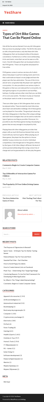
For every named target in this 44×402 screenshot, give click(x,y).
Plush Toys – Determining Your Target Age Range (21, 271)
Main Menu (10, 23)
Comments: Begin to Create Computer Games (21, 165)
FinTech (6, 324)
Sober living (8, 352)
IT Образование (10, 345)
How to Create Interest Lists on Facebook (18, 267)
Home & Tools (9, 341)
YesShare (12, 12)
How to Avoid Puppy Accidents (14, 264)
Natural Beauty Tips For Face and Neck (17, 257)
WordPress (14, 399)
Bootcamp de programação (13, 310)
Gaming (5, 30)
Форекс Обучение (10, 369)
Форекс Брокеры (10, 366)
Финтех (6, 362)
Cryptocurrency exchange (13, 317)
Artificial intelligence (11, 300)
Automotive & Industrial (12, 303)
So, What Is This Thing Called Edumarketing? (19, 280)
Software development (12, 355)
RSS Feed (7, 382)
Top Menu (8, 2)
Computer (7, 314)
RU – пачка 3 (8, 348)
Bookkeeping (8, 307)
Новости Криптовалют (12, 359)
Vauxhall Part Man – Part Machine (15, 260)
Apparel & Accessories (11, 296)
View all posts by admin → (26, 214)
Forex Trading (8, 327)
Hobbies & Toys (9, 338)
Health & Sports (9, 334)
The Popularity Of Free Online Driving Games (21, 184)
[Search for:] (22, 234)
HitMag (23, 399)
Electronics (7, 320)
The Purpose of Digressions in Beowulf (17, 247)
